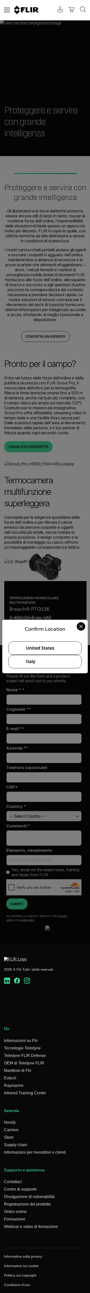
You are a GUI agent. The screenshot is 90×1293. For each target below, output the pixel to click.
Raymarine (14, 1085)
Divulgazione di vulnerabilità (29, 1197)
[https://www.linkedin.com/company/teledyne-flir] (7, 980)
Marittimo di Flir (17, 1070)
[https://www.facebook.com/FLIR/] (17, 980)
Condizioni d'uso (17, 1285)
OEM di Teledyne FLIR (24, 1063)
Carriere (11, 1130)
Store (9, 1137)
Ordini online (15, 1211)
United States (40, 648)
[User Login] (57, 10)
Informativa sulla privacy (23, 1256)
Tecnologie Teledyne (22, 1048)
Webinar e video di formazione (31, 1226)
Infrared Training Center (25, 1093)
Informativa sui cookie (21, 1266)
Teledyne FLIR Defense (25, 1055)
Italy (30, 661)
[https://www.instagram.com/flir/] (27, 980)
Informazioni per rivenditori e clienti (35, 1152)
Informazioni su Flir (21, 1040)
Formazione (14, 1219)
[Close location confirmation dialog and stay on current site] (81, 626)
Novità (10, 1122)
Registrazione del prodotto (27, 1204)
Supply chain (15, 1145)
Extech (10, 1078)
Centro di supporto (20, 1189)
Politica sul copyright (20, 1275)
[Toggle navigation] (7, 10)
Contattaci (13, 1182)
